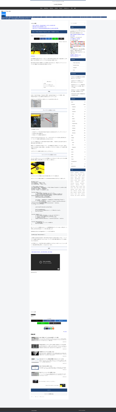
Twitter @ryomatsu (76, 62)
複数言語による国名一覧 (5, 18)
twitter (71, 34)
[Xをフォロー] (47, 328)
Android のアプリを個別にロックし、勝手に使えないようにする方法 (78, 81)
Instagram (75, 34)
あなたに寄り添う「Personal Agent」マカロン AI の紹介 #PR (44, 25)
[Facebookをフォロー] (49, 328)
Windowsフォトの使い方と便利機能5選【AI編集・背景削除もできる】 (78, 90)
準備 (45, 83)
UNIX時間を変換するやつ (27, 18)
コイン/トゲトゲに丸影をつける (49, 86)
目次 (48, 81)
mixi (71, 35)
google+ (82, 34)
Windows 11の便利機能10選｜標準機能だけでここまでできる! (78, 77)
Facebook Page (76, 65)
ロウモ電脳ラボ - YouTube (75, 38)
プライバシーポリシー (74, 56)
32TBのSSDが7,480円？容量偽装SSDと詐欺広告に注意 (78, 94)
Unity (32, 316)
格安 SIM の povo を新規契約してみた (40, 26)
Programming (33, 314)
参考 (45, 87)
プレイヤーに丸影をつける (48, 84)
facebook (79, 34)
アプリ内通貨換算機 (12, 18)
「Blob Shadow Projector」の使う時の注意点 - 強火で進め (41, 251)
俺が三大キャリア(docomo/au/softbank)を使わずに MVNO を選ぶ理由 (45, 28)
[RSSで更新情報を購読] (53, 328)
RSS (74, 70)
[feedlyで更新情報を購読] (51, 328)
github (73, 35)
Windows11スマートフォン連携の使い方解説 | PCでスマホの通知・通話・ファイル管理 (78, 86)
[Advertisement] (49, 72)
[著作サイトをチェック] (45, 328)
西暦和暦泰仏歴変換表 (19, 18)
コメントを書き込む (49, 393)
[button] (61, 39)
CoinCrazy (33, 56)
